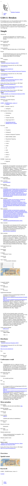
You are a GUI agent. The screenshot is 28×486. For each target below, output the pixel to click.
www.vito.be (3, 97)
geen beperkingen (6, 182)
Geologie (8, 104)
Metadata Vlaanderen (15, 12)
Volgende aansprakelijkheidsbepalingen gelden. (13, 220)
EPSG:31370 (6, 328)
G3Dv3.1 (5, 416)
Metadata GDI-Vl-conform (11, 123)
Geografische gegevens (10, 122)
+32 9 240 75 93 (4, 66)
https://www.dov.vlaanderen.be (7, 68)
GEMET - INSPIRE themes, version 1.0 (9, 103)
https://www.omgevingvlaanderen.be (8, 84)
